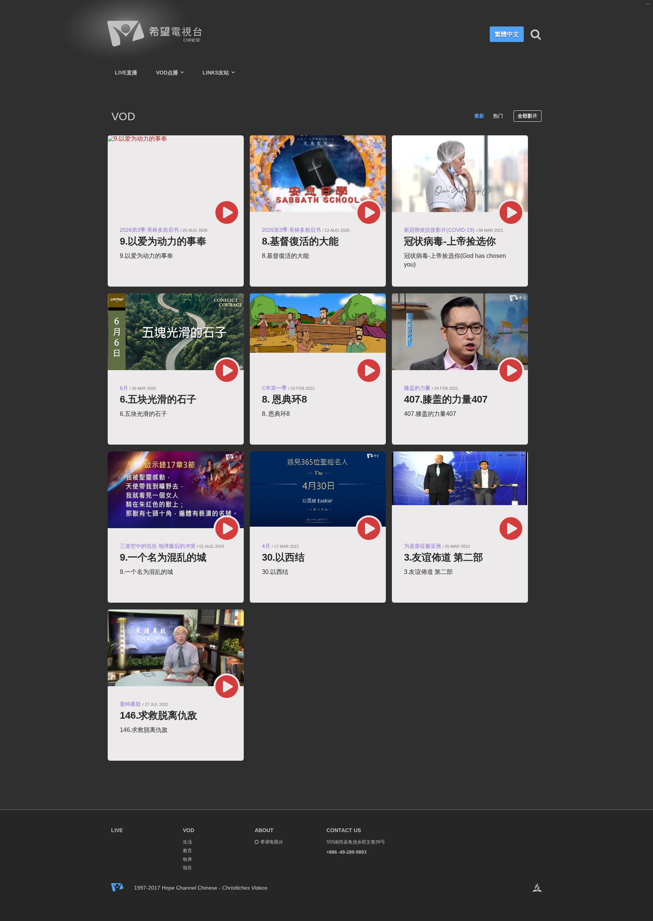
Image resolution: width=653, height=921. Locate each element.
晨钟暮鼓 (130, 704)
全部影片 (527, 115)
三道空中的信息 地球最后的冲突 (157, 546)
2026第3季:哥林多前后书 (149, 230)
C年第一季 (274, 388)
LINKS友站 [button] (217, 72)
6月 (124, 388)
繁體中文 (507, 34)
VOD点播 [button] (167, 72)
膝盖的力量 (417, 388)
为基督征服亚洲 (422, 546)
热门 (498, 115)
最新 (479, 115)
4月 (266, 546)
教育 (187, 850)
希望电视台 (271, 842)
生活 (187, 842)
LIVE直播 (126, 72)
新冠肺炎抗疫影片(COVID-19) (439, 230)
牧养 (187, 859)
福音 (187, 867)
